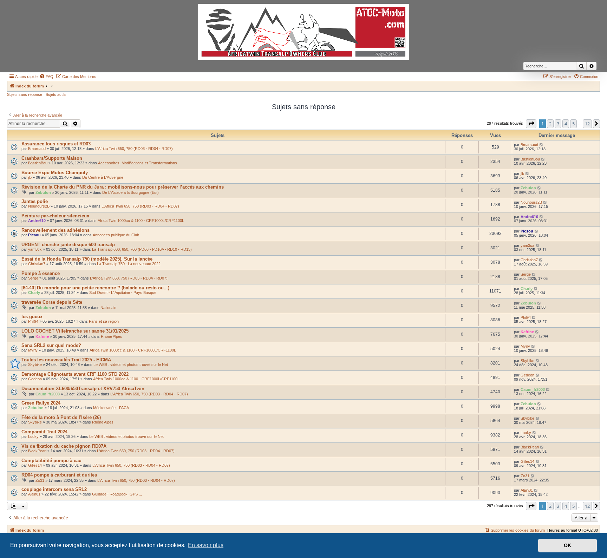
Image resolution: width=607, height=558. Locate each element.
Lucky (33, 436)
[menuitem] (46, 76)
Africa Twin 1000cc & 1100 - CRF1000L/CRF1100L (141, 220)
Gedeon (35, 379)
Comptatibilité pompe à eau (51, 460)
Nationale (108, 308)
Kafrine (42, 336)
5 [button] (573, 123)
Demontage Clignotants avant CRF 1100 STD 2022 (75, 374)
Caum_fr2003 (47, 394)
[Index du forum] (303, 32)
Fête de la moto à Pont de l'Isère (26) (61, 417)
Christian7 (36, 264)
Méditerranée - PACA (111, 408)
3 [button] (558, 123)
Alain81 (34, 494)
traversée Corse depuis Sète (51, 302)
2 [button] (550, 123)
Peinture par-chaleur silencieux (55, 215)
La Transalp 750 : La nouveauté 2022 (129, 264)
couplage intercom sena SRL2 (54, 489)
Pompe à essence (40, 273)
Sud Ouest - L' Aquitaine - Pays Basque (122, 292)
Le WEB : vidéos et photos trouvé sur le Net (130, 364)
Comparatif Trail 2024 (44, 431)
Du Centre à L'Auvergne (102, 177)
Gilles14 (35, 465)
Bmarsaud (37, 148)
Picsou (34, 235)
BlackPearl (37, 451)
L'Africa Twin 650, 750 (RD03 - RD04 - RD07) (134, 148)
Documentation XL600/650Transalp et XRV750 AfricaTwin (82, 388)
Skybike (35, 364)
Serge (33, 278)
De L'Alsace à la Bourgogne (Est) (130, 192)
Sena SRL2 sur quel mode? (51, 345)
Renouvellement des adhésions (55, 230)
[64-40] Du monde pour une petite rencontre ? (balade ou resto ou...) (95, 287)
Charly (34, 292)
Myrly (33, 350)
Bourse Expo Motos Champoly (54, 172)
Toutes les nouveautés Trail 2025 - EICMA (66, 359)
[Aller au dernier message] (541, 145)
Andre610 (37, 220)
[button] (531, 123)
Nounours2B (39, 206)
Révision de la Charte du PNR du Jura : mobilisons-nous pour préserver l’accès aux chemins (122, 187)
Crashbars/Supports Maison (51, 158)
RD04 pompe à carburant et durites (59, 475)
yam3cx (35, 249)
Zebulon (43, 192)
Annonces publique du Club (116, 235)
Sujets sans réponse (24, 94)
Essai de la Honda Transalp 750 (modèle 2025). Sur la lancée (86, 259)
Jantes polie (34, 201)
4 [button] (565, 123)
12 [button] (587, 123)
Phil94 (33, 321)
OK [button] (567, 545)
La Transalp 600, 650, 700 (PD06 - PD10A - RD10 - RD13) (142, 249)
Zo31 (39, 480)
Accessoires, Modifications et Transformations (137, 163)
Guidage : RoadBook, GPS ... (117, 494)
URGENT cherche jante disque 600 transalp (68, 244)
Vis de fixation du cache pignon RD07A (63, 446)
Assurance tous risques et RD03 (56, 143)
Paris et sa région (104, 321)
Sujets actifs (56, 94)
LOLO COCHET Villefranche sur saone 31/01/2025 (75, 331)
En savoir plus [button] (205, 545)
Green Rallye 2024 (40, 403)
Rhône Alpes (111, 336)
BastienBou (37, 163)
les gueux (32, 316)
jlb (30, 177)
